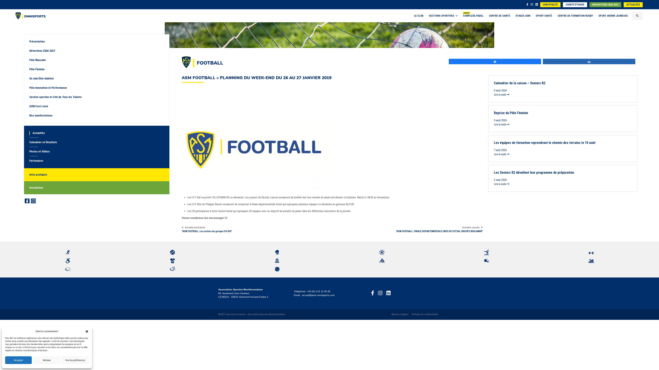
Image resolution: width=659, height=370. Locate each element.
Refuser (47, 360)
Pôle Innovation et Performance (48, 87)
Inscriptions (36, 187)
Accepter (18, 360)
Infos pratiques (38, 174)
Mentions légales (400, 314)
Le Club (418, 15)
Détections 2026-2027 (42, 50)
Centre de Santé (499, 15)
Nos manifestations (41, 115)
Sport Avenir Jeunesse (613, 15)
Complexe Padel (473, 15)
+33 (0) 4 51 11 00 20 (318, 291)
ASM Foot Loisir (38, 106)
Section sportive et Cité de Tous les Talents (55, 97)
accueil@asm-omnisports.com (318, 295)
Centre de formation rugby (575, 15)
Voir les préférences (75, 360)
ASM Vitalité (550, 4)
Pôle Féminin (36, 69)
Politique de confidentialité (425, 314)
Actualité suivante (471, 227)
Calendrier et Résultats (43, 142)
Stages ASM (523, 15)
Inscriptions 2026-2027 (605, 4)
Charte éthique (575, 4)
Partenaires (36, 160)
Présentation (37, 41)
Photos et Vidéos (39, 151)
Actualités (633, 4)
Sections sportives (441, 15)
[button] (87, 331)
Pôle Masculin (37, 60)
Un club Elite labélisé (41, 78)
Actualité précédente (195, 227)
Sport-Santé (544, 15)
